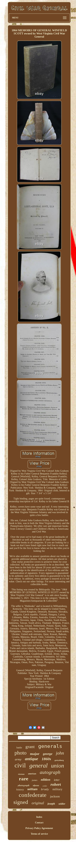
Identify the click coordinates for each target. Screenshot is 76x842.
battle (19, 747)
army (18, 759)
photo (20, 753)
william (32, 789)
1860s (46, 759)
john (60, 753)
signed (20, 802)
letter (57, 779)
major (34, 754)
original (38, 803)
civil (20, 765)
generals (50, 746)
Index (39, 817)
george (47, 754)
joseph (51, 803)
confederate (32, 795)
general (38, 765)
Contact (39, 822)
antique (31, 758)
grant (30, 746)
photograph (23, 785)
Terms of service (39, 834)
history (20, 789)
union (57, 765)
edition (45, 779)
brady (45, 789)
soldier (62, 803)
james (34, 780)
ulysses (36, 785)
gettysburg (59, 760)
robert (56, 784)
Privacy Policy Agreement (39, 828)
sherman (21, 774)
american (32, 773)
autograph (50, 772)
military (57, 789)
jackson (55, 796)
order (45, 786)
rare (23, 778)
